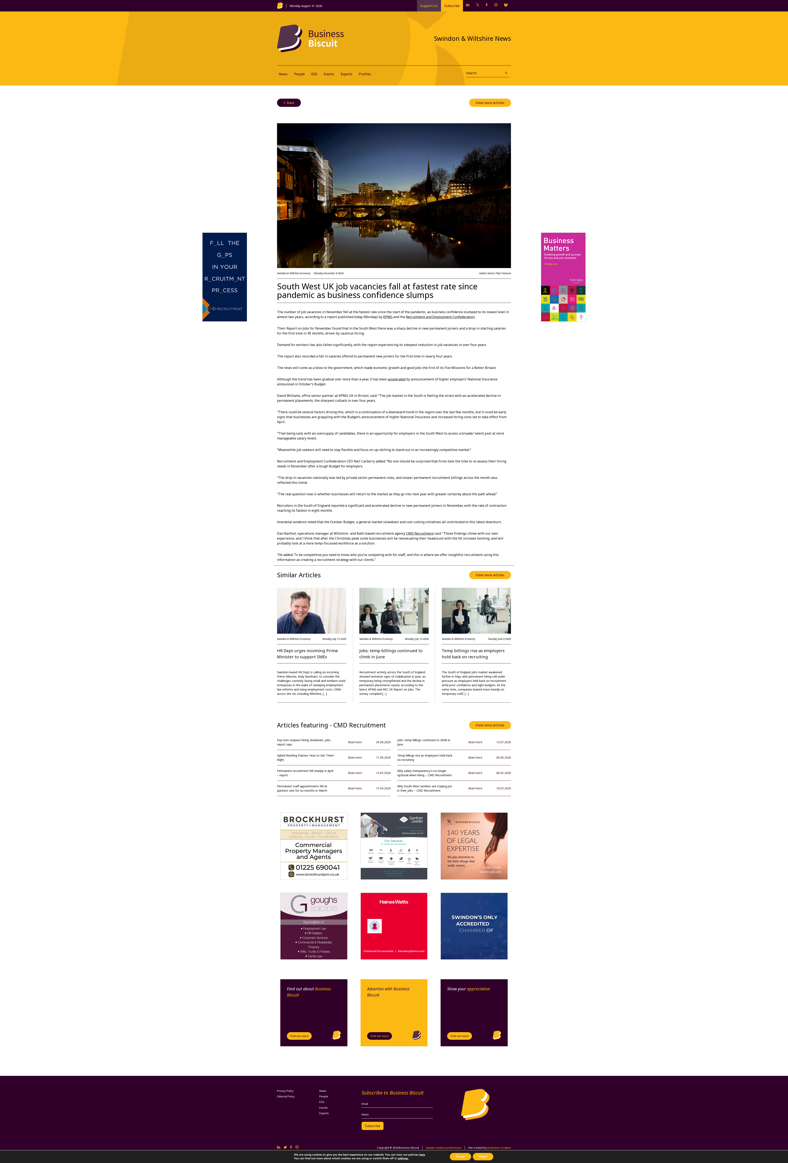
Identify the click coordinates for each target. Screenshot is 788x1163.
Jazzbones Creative (499, 1147)
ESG (314, 74)
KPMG (388, 317)
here (422, 1155)
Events (329, 74)
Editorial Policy (286, 1096)
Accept (460, 1156)
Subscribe (452, 5)
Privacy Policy (285, 1091)
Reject (483, 1156)
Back (289, 102)
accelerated (396, 379)
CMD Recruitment (420, 533)
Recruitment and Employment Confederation (440, 317)
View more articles (490, 102)
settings (403, 1158)
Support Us (429, 5)
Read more (355, 742)
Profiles (365, 74)
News (283, 74)
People (299, 74)
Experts (346, 74)
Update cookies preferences (443, 1147)
